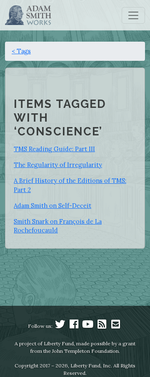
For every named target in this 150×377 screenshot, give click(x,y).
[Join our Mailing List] (115, 326)
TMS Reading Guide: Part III (54, 149)
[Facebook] (74, 326)
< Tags (21, 51)
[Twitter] (60, 326)
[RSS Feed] (101, 326)
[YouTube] (88, 326)
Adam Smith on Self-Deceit (52, 206)
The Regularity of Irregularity (58, 165)
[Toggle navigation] (133, 15)
